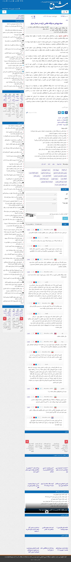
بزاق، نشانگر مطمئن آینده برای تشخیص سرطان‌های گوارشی (9, 323)
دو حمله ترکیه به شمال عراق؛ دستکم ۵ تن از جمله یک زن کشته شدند (50, 156)
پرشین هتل (37, 176)
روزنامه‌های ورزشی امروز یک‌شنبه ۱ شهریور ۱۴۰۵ (14, 157)
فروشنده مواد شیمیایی (46, 182)
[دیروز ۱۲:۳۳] (32, 477)
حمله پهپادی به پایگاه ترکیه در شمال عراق (57, 145)
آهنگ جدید (64, 179)
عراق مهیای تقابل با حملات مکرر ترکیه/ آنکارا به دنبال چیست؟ (52, 154)
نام (67, 194)
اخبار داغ (44, 164)
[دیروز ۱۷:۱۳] (61, 477)
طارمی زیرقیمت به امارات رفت (15, 126)
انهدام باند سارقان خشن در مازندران (5, 107)
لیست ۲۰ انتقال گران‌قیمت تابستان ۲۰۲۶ (12, 201)
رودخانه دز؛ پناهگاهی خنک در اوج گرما (47, 549)
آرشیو (16, 1)
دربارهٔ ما (4, 1)
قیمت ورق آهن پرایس (61, 182)
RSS (21, 1)
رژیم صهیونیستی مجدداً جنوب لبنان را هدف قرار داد (14, 247)
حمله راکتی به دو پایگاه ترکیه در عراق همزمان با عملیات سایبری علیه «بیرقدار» (48, 131)
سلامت (21, 307)
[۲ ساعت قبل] (47, 542)
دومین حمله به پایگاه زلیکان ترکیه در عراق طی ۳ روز (54, 142)
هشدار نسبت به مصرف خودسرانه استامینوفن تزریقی (5, 323)
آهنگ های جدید (47, 176)
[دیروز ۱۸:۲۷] (32, 462)
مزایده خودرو (55, 179)
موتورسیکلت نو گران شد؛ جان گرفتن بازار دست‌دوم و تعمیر (13, 186)
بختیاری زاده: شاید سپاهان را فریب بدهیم (12, 32)
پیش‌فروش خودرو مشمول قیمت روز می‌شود (55, 446)
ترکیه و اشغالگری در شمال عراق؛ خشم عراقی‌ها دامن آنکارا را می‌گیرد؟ (50, 140)
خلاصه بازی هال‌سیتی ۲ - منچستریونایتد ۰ (62, 529)
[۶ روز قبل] (38, 438)
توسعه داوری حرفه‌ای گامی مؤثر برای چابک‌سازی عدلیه (14, 129)
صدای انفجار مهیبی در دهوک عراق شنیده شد (56, 147)
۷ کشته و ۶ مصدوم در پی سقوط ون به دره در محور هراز (62, 470)
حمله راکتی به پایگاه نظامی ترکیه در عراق (57, 151)
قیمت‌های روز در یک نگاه (62, 492)
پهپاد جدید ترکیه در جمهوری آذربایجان (57, 133)
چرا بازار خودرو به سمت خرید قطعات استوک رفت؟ (38, 446)
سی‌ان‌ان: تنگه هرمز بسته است (15, 76)
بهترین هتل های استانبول (60, 173)
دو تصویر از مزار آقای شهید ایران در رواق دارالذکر (13, 208)
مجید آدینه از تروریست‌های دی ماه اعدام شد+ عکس (13, 161)
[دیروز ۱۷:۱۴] (61, 521)
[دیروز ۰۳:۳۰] (5, 316)
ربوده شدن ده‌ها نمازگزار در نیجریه (14, 291)
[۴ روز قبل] (55, 438)
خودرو (66, 432)
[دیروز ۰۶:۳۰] (17, 316)
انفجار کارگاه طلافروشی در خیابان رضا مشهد (14, 42)
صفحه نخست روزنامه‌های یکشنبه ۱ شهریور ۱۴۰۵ (62, 549)
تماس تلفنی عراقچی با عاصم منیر (14, 166)
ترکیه (49, 164)
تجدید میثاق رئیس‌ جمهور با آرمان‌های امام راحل (13, 153)
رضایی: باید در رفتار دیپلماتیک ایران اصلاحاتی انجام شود (14, 83)
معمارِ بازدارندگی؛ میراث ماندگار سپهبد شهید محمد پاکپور (14, 239)
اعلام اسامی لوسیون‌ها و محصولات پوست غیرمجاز (17, 323)
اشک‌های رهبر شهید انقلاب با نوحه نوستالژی (14, 145)
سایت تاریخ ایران (46, 170)
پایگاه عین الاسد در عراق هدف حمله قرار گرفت (55, 136)
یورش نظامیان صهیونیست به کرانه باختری (12, 288)
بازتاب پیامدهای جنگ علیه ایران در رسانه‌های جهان (14, 226)
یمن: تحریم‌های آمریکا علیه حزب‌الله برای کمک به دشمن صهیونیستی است (13, 271)
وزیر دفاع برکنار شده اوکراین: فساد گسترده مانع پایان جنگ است (14, 133)
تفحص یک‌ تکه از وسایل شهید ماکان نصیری (14, 267)
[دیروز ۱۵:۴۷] (47, 521)
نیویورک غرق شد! (18, 35)
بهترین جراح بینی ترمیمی (60, 176)
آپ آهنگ (64, 170)
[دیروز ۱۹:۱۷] (47, 462)
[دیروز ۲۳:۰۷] (61, 462)
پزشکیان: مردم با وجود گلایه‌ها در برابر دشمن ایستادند (14, 255)
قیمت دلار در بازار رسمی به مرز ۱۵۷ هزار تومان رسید (55, 501)
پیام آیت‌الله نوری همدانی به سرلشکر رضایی (14, 27)
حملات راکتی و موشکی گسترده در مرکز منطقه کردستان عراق (52, 149)
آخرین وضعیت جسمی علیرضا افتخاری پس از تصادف (48, 470)
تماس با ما (11, 1)
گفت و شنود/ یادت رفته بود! (15, 164)
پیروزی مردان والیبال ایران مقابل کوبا (13, 30)
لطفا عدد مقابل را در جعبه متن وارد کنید (59, 214)
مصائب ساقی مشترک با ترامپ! (15, 65)
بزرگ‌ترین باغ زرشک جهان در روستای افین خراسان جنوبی (13, 194)
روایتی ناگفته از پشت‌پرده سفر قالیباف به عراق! (13, 137)
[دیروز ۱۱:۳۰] (32, 521)
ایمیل (66, 198)
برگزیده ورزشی (64, 515)
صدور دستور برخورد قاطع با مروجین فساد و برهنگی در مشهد (13, 298)
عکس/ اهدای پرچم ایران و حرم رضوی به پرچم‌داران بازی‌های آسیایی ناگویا (33, 550)
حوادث (21, 92)
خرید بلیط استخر (44, 179)
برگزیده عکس (64, 536)
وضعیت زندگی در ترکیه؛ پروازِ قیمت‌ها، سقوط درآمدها (13, 198)
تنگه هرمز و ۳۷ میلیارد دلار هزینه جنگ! (13, 232)
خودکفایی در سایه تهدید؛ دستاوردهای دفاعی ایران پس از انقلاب (14, 141)
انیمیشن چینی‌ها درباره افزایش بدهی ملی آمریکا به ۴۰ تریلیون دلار (13, 72)
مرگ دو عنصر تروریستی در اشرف (14, 24)
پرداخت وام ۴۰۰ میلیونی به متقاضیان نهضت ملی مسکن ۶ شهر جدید (32, 470)
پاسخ (29, 230)
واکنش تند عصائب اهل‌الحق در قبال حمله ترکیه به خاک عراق (52, 138)
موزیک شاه (56, 170)
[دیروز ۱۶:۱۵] (5, 100)
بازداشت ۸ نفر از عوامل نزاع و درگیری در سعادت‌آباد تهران (9, 109)
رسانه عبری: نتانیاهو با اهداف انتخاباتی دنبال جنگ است (13, 235)
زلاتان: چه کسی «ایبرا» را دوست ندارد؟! (13, 230)
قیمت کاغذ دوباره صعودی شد (60, 494)
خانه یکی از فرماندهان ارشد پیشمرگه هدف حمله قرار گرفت (52, 158)
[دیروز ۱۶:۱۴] (64, 438)
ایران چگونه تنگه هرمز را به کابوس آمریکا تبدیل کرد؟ (53, 510)
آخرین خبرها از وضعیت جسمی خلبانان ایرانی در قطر (33, 486)
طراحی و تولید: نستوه (35, 560)
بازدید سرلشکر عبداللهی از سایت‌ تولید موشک (14, 46)
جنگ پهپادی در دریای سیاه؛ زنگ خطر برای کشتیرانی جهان (13, 220)
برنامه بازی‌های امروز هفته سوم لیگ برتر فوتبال (13, 149)
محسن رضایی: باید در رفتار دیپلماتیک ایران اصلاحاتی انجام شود (13, 259)
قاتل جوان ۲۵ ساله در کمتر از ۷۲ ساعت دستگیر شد (13, 87)
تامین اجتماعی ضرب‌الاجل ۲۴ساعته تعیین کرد (61, 485)
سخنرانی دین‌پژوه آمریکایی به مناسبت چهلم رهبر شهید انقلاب (14, 216)
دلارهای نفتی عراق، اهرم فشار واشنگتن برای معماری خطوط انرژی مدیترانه (13, 263)
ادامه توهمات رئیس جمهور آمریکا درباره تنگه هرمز (13, 175)
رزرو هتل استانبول (45, 173)
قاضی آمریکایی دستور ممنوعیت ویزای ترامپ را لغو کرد (14, 68)
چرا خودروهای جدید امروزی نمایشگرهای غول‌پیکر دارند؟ (47, 446)
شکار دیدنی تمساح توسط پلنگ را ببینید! (13, 61)
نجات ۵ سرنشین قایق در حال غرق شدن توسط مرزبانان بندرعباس (13, 79)
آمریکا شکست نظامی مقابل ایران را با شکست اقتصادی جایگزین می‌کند (14, 204)
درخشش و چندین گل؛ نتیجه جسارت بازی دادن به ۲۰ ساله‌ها (32, 529)
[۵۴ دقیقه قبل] (61, 542)
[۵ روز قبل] (47, 438)
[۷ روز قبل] (30, 438)
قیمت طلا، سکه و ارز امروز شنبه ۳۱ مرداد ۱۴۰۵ (47, 485)
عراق (54, 164)
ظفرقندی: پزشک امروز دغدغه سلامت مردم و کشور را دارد (14, 285)
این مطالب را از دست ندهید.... (60, 455)
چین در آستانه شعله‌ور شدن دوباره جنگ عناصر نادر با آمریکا (13, 212)
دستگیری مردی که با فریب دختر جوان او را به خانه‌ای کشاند (13, 38)
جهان (64, 12)
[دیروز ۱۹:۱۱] (32, 542)
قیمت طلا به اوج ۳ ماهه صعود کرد (59, 499)
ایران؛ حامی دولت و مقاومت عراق (14, 168)
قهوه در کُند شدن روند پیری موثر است (13, 323)
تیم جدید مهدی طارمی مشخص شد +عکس (48, 529)
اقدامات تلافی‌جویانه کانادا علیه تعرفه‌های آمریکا (13, 302)
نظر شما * (65, 203)
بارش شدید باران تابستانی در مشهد (14, 63)
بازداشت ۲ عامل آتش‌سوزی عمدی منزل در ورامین (13, 108)
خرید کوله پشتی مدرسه (61, 185)
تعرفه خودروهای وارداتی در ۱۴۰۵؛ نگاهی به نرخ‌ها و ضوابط (64, 447)
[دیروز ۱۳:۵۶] (47, 477)
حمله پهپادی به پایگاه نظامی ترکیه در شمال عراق (47, 23)
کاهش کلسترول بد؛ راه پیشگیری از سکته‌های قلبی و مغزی (14, 179)
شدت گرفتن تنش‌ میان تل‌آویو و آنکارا (13, 282)
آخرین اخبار (20, 123)
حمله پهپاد (59, 164)
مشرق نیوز (55, 4)
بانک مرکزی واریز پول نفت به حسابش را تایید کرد (13, 275)
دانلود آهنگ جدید (33, 173)
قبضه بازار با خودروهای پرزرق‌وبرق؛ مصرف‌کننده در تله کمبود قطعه (30, 447)
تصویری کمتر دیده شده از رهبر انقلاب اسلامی (14, 50)
